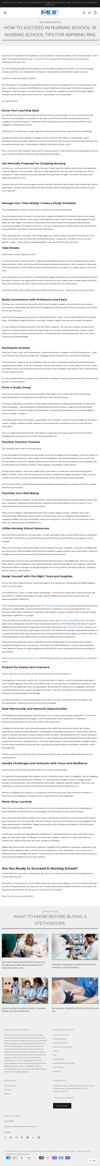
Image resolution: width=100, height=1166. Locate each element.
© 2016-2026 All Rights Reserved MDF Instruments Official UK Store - (41, 1151)
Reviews (7, 1094)
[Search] (89, 12)
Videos (55, 1051)
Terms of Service (83, 1151)
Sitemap (7, 1132)
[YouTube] (27, 1137)
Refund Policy (11, 1154)
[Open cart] (95, 12)
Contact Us (57, 1071)
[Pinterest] (22, 1137)
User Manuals (58, 1067)
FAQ (54, 1055)
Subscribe (62, 1106)
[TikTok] (33, 1137)
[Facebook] (5, 1137)
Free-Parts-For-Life (60, 1035)
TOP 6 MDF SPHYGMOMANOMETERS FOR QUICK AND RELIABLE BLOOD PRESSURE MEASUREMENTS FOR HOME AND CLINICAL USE (23, 965)
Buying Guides (58, 1059)
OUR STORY (9, 1121)
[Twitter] (11, 1137)
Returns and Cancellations (63, 1047)
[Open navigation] (5, 13)
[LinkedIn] (39, 1137)
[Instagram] (16, 1137)
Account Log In (10, 1085)
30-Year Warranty (59, 1039)
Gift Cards (8, 1089)
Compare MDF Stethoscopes (64, 1063)
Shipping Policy (24, 1154)
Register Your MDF (60, 1043)
